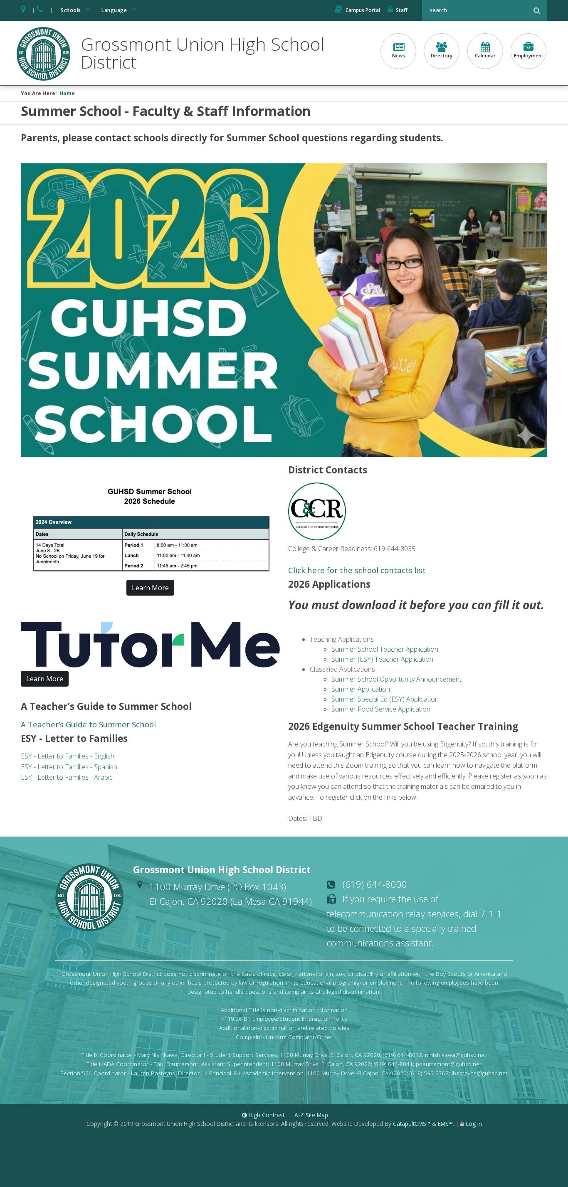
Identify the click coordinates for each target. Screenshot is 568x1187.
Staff (401, 10)
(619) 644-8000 (375, 884)
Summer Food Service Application (380, 709)
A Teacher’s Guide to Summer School (88, 724)
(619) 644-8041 (393, 1064)
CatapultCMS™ (411, 1124)
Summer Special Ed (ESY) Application (385, 699)
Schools (71, 10)
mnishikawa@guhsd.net (456, 1055)
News (398, 55)
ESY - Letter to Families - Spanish (69, 766)
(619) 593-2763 (429, 1073)
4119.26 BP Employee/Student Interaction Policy (284, 1018)
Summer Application (360, 689)
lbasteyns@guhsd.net (480, 1073)
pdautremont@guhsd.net (449, 1064)
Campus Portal (363, 10)
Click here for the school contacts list (357, 570)
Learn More (150, 587)
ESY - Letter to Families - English (67, 756)
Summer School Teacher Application (384, 649)
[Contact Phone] (40, 10)
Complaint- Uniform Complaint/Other (284, 1037)
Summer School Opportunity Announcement (396, 679)
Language (114, 10)
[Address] (24, 10)
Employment (528, 55)
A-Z (311, 1115)
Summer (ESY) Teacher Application (382, 659)
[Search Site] (476, 10)
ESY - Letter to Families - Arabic (67, 777)
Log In (474, 1124)
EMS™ (445, 1124)
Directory (441, 55)
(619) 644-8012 (402, 1055)
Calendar (485, 55)
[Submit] (536, 10)
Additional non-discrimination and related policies (284, 1028)
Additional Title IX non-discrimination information (284, 1010)
